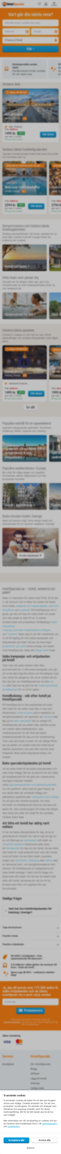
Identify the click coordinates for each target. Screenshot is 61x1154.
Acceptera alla (16, 1140)
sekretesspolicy (49, 1123)
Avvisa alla (44, 1140)
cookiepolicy (14, 1126)
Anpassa (30, 1147)
